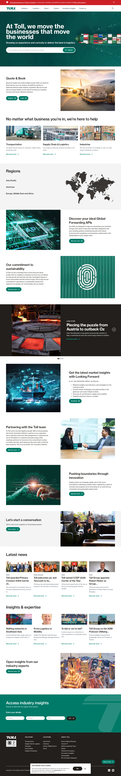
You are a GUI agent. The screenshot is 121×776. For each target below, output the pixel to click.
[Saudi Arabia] (94, 191)
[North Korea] (106, 188)
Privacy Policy (57, 770)
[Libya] (91, 191)
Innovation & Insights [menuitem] (69, 8)
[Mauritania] (87, 191)
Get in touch (12, 529)
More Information (79, 2)
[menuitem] (25, 8)
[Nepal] (100, 190)
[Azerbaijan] (95, 188)
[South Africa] (92, 198)
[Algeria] (88, 190)
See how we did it (72, 339)
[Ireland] (87, 185)
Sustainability (65, 755)
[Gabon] (90, 194)
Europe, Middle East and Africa (20, 193)
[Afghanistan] (98, 189)
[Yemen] (95, 192)
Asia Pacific (11, 180)
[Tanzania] (93, 195)
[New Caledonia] (111, 197)
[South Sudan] (93, 193)
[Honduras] (76, 192)
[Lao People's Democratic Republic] (103, 192)
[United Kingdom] (88, 185)
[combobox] (36, 50)
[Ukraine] (93, 187)
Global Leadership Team (68, 746)
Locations (36, 8)
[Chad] (91, 192)
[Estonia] (92, 184)
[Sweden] (91, 183)
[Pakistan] (98, 190)
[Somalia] (95, 194)
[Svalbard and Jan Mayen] (91, 176)
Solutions (24, 8)
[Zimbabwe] (92, 197)
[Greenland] (83, 178)
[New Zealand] (112, 200)
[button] (28, 737)
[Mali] (88, 192)
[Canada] (75, 180)
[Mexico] (75, 191)
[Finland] (92, 182)
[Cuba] (77, 191)
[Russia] (103, 181)
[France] (89, 187)
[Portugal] (87, 188)
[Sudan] (93, 192)
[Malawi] (93, 196)
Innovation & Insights (67, 753)
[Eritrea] (94, 192)
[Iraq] (94, 189)
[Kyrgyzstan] (99, 188)
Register (10, 98)
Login (22, 98)
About (46, 8)
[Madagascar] (95, 197)
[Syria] (94, 189)
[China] (103, 189)
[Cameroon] (90, 193)
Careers (63, 744)
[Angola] (91, 196)
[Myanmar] (102, 191)
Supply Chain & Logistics (32, 744)
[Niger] (90, 192)
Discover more (11, 154)
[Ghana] (88, 193)
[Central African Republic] (91, 193)
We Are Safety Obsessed (69, 758)
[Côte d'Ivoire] (87, 193)
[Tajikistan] (98, 188)
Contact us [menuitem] (82, 8)
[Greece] (91, 188)
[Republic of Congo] (90, 194)
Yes (77, 768)
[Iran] (96, 189)
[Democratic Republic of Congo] (91, 195)
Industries (28, 746)
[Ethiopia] (94, 193)
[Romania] (92, 187)
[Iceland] (86, 182)
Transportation (29, 741)
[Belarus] (92, 185)
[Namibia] (91, 198)
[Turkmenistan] (97, 188)
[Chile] (78, 200)
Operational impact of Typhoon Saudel (22, 2)
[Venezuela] (79, 193)
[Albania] (91, 188)
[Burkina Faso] (88, 192)
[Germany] (90, 186)
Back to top (107, 762)
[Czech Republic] (90, 186)
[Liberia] (87, 193)
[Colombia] (78, 194)
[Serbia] (91, 187)
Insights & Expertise (31, 751)
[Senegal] (86, 192)
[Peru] (78, 195)
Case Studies (29, 748)
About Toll (65, 737)
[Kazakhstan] (98, 186)
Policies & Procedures (67, 751)
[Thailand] (102, 193)
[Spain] (88, 188)
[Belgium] (89, 186)
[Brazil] (81, 196)
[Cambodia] (103, 192)
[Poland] (91, 186)
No (85, 768)
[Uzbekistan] (97, 188)
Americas (10, 187)
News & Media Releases (68, 741)
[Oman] (96, 191)
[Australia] (107, 198)
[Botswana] (92, 197)
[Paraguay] (80, 197)
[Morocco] (87, 190)
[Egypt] (93, 190)
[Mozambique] (93, 197)
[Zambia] (92, 196)
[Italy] (90, 188)
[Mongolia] (103, 187)
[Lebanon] (93, 189)
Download (74, 401)
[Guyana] (80, 193)
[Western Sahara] (86, 190)
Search (70, 50)
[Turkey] (93, 188)
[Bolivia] (80, 197)
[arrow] (114, 329)
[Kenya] (93, 194)
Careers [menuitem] (56, 8)
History (63, 748)
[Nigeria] (90, 193)
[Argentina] (80, 201)
